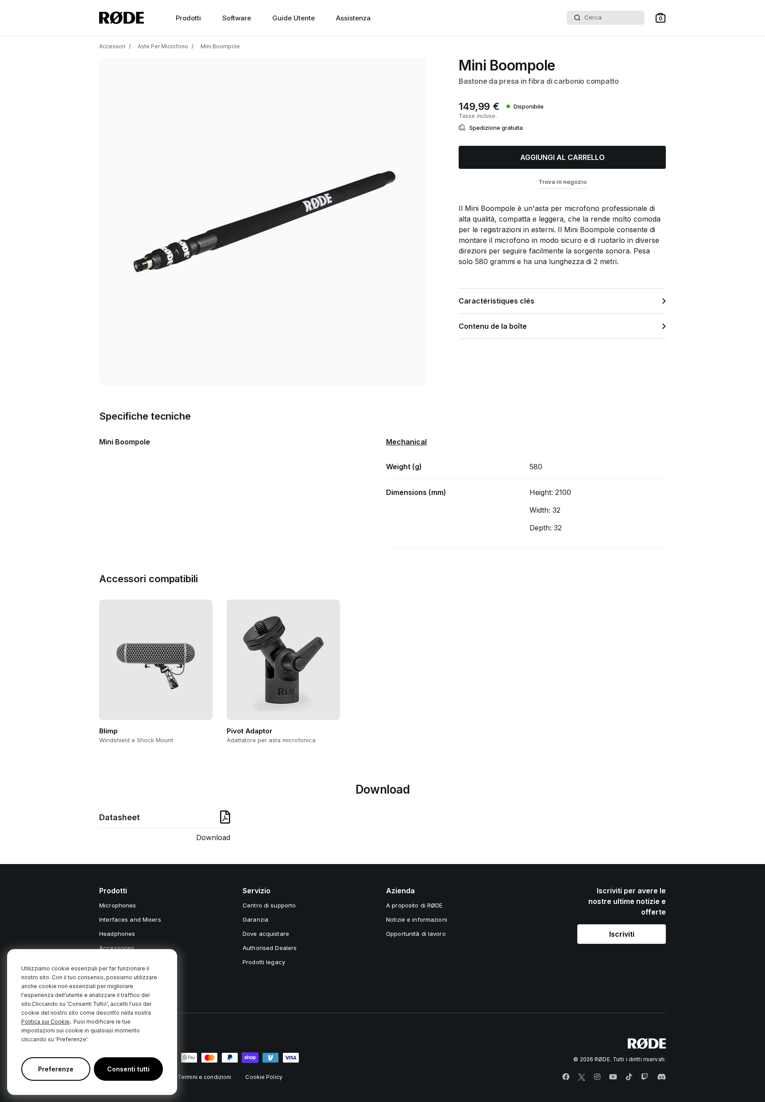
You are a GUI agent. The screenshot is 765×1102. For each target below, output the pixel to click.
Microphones (117, 905)
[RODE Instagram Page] (597, 1077)
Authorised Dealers (270, 947)
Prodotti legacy (264, 962)
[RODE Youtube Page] (613, 1077)
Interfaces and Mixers (130, 919)
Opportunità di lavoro (416, 933)
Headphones (117, 933)
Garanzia (255, 919)
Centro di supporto (269, 905)
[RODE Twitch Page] (644, 1077)
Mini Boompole (220, 46)
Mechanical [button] (406, 441)
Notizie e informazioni (416, 919)
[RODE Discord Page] (661, 1077)
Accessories (116, 947)
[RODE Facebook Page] (565, 1077)
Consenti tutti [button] (128, 1069)
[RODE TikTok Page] (629, 1077)
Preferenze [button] (55, 1069)
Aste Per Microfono (163, 46)
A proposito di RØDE (414, 905)
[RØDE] (121, 18)
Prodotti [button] (188, 18)
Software (236, 18)
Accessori (112, 46)
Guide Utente (293, 18)
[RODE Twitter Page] (581, 1077)
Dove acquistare (266, 933)
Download (213, 837)
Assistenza (353, 18)
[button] (660, 17)
